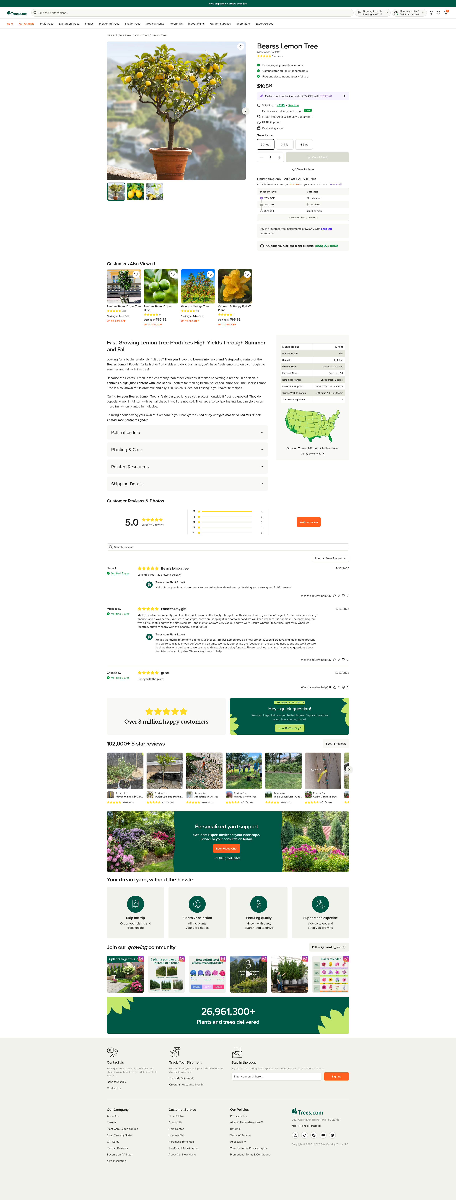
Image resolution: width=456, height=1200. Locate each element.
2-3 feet (265, 144)
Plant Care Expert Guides (122, 1128)
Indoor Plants (196, 23)
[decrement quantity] (261, 157)
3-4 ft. (284, 144)
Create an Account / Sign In (186, 1084)
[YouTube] (323, 1135)
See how (293, 105)
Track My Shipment (181, 1078)
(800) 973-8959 (326, 246)
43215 (281, 105)
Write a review (309, 522)
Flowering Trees (109, 23)
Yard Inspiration (116, 1160)
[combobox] (330, 558)
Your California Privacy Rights (248, 1148)
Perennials (176, 23)
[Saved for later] (241, 46)
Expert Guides (264, 23)
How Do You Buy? (289, 728)
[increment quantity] (279, 157)
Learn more (252, 3)
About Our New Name (182, 1154)
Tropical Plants (155, 23)
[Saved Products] (438, 13)
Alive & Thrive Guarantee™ (246, 1122)
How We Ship (177, 1135)
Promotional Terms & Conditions (250, 1154)
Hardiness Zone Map (181, 1141)
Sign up (336, 1076)
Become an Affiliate (119, 1154)
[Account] (431, 13)
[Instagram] (295, 1135)
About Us (112, 1116)
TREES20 (333, 184)
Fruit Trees (46, 23)
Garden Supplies (220, 23)
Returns (235, 1128)
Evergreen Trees (69, 23)
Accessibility (238, 1141)
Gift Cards (113, 1141)
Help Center (176, 1128)
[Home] (17, 13)
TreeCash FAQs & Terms (183, 1148)
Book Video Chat (226, 848)
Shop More (243, 23)
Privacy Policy (238, 1116)
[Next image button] (245, 110)
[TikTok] (304, 1135)
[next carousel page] (349, 769)
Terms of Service (240, 1135)
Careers (111, 1122)
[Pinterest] (332, 1135)
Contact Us (114, 1088)
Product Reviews (117, 1148)
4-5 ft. (304, 144)
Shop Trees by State (119, 1135)
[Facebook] (313, 1135)
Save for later (305, 169)
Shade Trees (132, 23)
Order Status (176, 1116)
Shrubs (89, 23)
